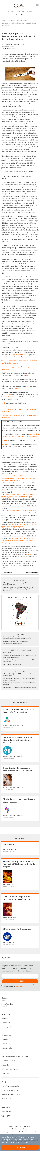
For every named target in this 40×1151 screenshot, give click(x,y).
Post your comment (10, 48)
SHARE (7, 957)
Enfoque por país (8, 1061)
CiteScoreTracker (11, 397)
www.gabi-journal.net (21, 354)
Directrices (5, 1065)
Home (11, 1126)
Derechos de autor (31, 1132)
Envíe (3, 403)
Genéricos (5, 1014)
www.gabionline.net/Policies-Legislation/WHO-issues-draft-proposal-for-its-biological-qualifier (18, 540)
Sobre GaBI (7, 653)
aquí (17, 388)
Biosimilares (11, 20)
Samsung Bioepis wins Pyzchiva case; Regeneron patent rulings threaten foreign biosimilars (19, 638)
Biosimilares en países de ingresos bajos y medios (19, 687)
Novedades (5, 1023)
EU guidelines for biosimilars (12, 664)
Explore (4, 440)
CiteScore (8, 394)
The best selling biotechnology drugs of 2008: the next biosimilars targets (20, 864)
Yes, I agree (20, 1147)
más (27, 375)
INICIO (3, 20)
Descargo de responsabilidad (13, 1132)
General (4, 1018)
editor (30, 554)
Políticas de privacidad (23, 1126)
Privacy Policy (19, 986)
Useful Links (6, 1099)
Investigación (21, 20)
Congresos (5, 1082)
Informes (5, 1073)
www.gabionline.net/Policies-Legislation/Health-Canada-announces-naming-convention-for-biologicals (18, 478)
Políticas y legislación (9, 1069)
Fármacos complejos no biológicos (14, 1056)
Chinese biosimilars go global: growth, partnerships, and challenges (16, 642)
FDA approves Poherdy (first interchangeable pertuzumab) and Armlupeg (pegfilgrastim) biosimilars (18, 589)
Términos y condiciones (20, 1129)
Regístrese (5, 444)
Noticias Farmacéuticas (10, 1094)
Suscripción (6, 1111)
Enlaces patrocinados (9, 1090)
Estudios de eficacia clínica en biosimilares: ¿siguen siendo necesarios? (17, 740)
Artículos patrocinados (10, 1086)
